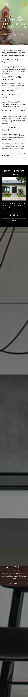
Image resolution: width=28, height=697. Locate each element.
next (16, 215)
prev (12, 215)
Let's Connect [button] (14, 583)
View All (14, 220)
